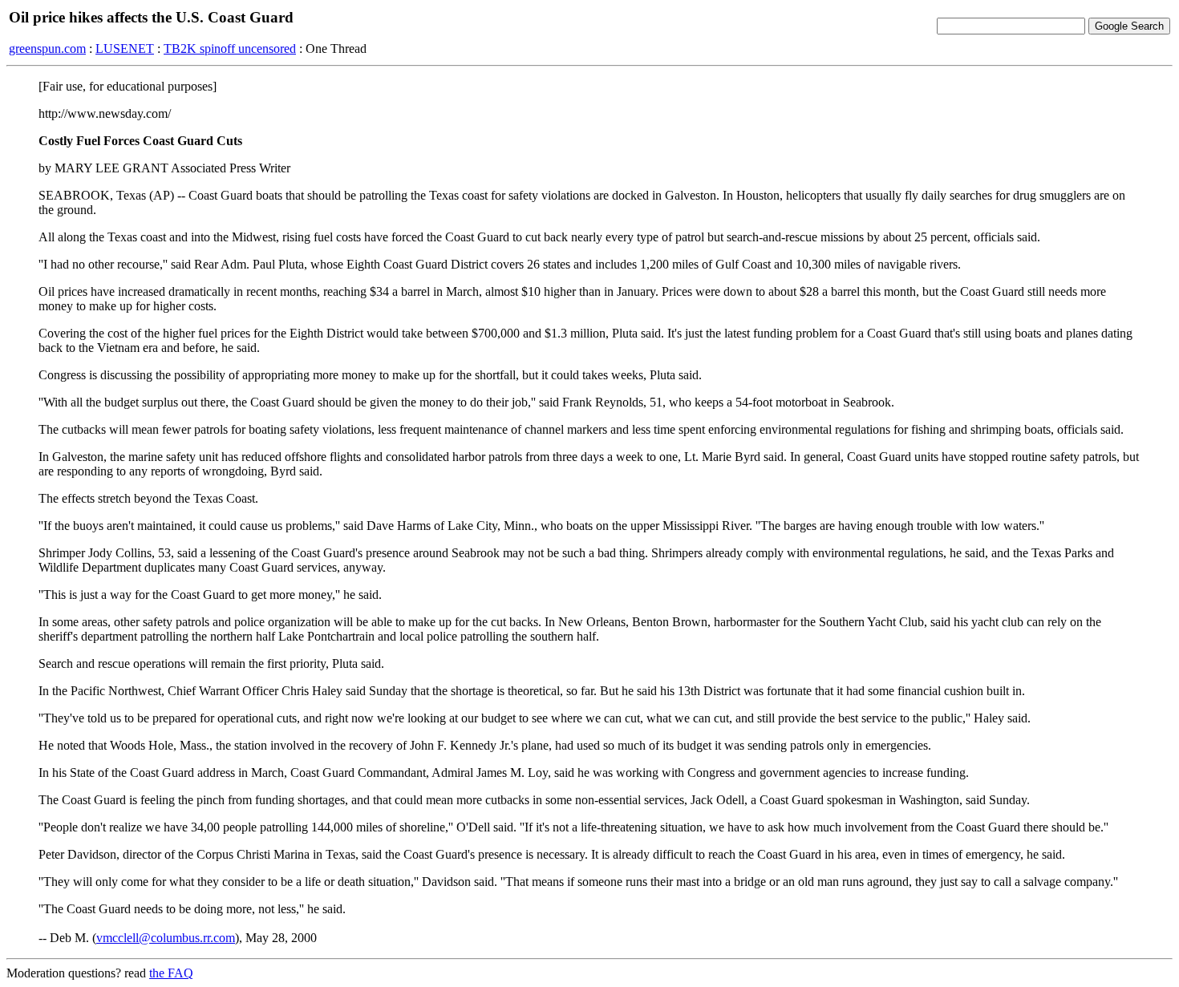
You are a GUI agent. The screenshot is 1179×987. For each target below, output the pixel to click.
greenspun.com (47, 48)
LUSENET (124, 48)
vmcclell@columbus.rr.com (165, 938)
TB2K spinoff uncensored (230, 48)
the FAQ (171, 973)
